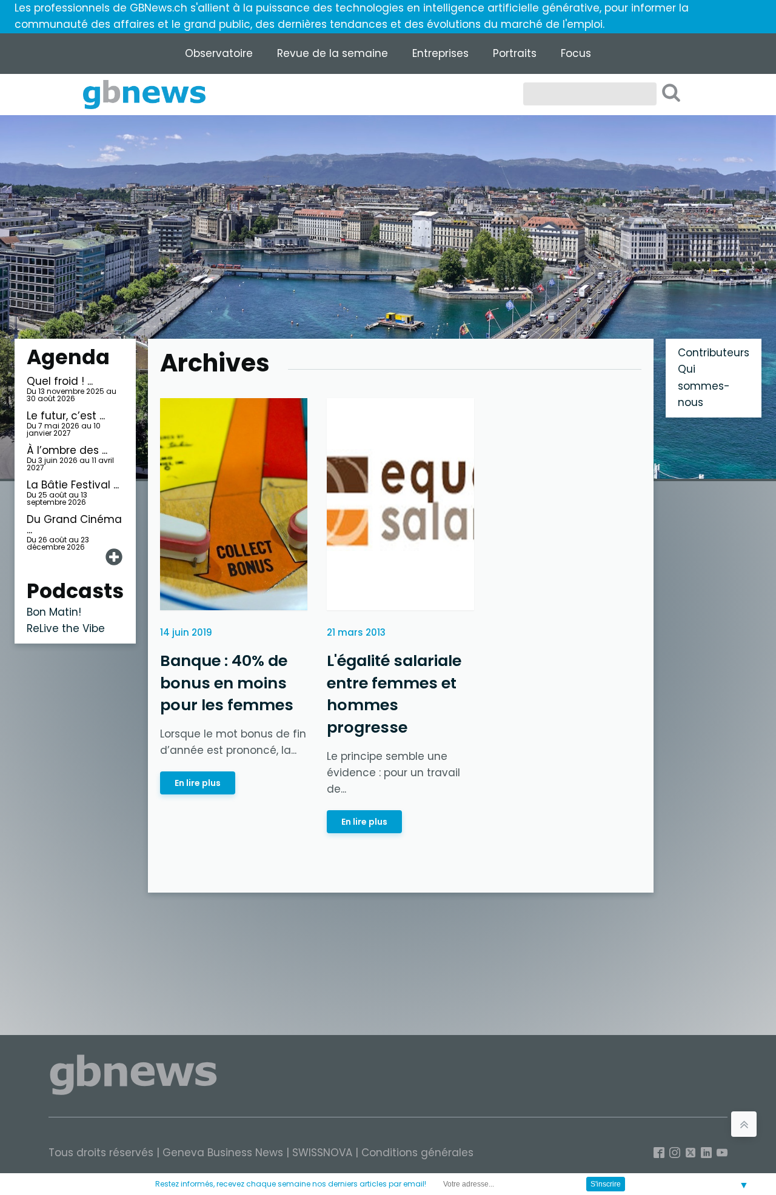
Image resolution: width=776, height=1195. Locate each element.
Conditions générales (417, 1152)
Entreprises (440, 53)
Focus (576, 53)
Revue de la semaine (332, 53)
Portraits (515, 53)
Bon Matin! (54, 612)
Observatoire (219, 53)
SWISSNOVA (322, 1152)
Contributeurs (713, 352)
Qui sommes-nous (704, 386)
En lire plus (198, 782)
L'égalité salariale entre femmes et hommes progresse (394, 694)
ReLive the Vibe (66, 628)
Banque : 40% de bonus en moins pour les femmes (226, 683)
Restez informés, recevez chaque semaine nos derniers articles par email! (290, 1184)
